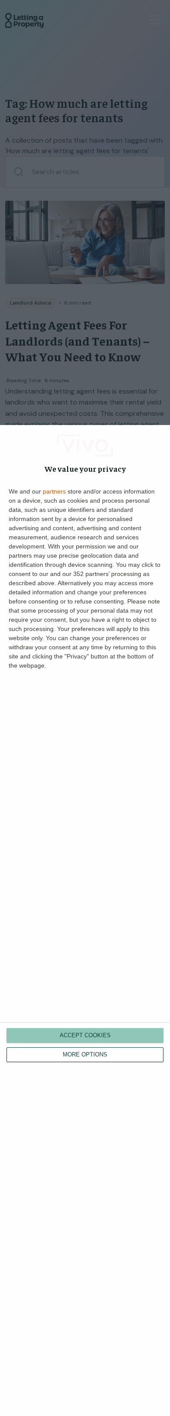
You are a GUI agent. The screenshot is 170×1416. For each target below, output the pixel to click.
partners (54, 491)
